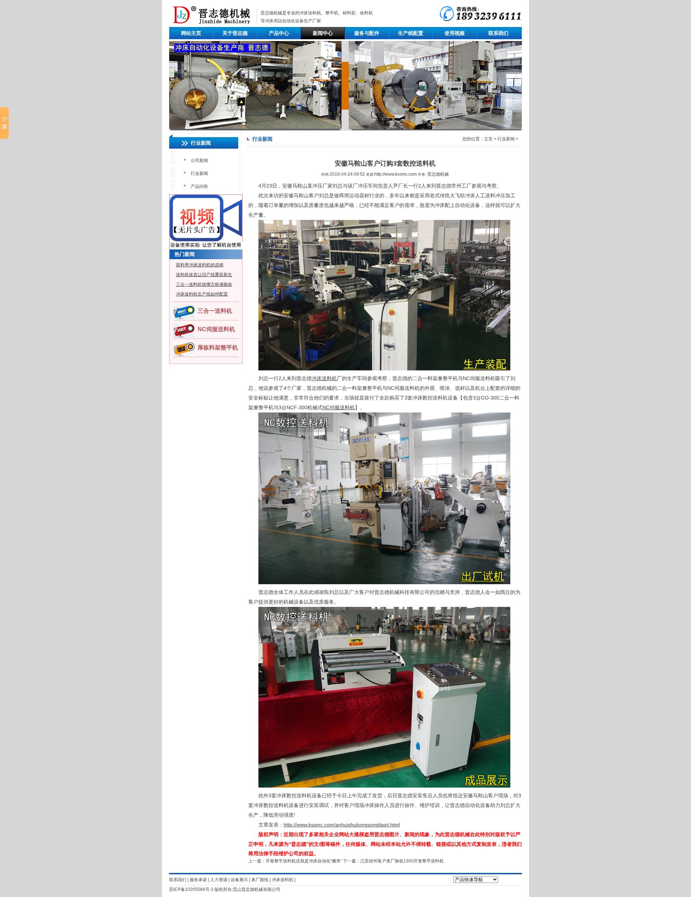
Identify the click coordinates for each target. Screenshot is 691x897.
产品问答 (199, 186)
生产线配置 (410, 33)
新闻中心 (323, 33)
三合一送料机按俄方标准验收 (204, 284)
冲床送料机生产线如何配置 (202, 294)
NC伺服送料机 (216, 329)
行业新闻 (199, 173)
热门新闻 (185, 254)
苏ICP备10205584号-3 (191, 889)
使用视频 (454, 33)
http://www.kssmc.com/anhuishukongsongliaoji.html (342, 825)
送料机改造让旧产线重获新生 (204, 274)
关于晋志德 (235, 33)
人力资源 (218, 879)
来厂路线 (259, 879)
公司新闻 (199, 160)
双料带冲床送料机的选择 (199, 264)
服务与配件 (366, 33)
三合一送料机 (215, 311)
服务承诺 (198, 879)
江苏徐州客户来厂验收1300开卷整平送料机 (402, 861)
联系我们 (498, 33)
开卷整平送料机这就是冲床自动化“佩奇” (304, 861)
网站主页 (191, 33)
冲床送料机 (310, 12)
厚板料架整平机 (218, 347)
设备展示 (239, 879)
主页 (488, 138)
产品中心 (279, 33)
